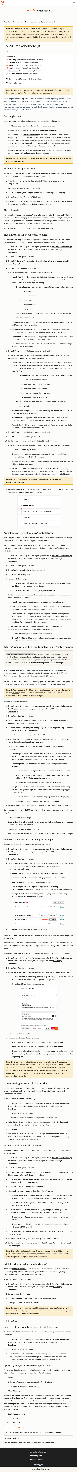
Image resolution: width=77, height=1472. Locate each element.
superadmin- (38, 684)
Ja (8, 1427)
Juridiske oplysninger (38, 1452)
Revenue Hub (14, 74)
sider (36, 1404)
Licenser (12, 83)
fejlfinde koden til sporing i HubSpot (48, 1359)
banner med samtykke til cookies (20, 153)
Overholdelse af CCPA (16, 1418)
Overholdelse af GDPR (16, 1414)
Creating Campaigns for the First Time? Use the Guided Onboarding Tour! (29, 1443)
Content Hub (13, 71)
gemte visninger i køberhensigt (26, 730)
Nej (19, 1427)
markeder (26, 228)
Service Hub (13, 65)
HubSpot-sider (14, 1404)
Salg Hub (12, 62)
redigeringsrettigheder (48, 130)
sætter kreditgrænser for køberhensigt (48, 663)
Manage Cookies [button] (36, 1460)
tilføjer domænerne (30, 135)
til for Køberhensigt (16, 161)
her (10, 40)
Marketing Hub (14, 60)
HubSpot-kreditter (15, 79)
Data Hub (12, 68)
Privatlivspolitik (36, 1456)
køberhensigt (19, 99)
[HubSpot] (2, 2)
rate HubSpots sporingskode (44, 126)
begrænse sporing (43, 137)
